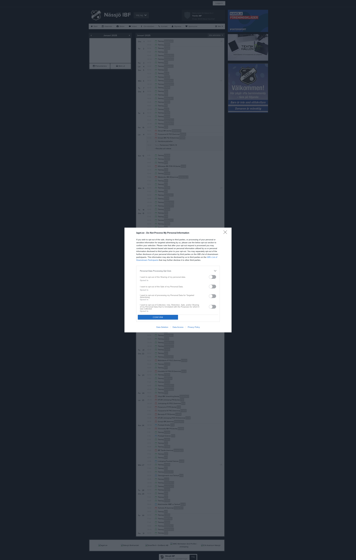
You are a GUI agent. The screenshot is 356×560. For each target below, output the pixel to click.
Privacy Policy (194, 327)
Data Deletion (162, 327)
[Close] (226, 233)
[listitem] (178, 270)
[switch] (212, 277)
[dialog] (178, 280)
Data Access (178, 327)
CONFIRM (158, 317)
